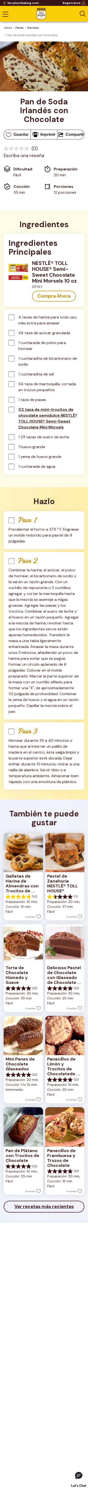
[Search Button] (83, 14)
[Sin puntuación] (18, 148)
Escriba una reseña (24, 155)
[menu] (5, 15)
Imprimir (47, 134)
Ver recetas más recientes (44, 1206)
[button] (54, 296)
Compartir (75, 134)
